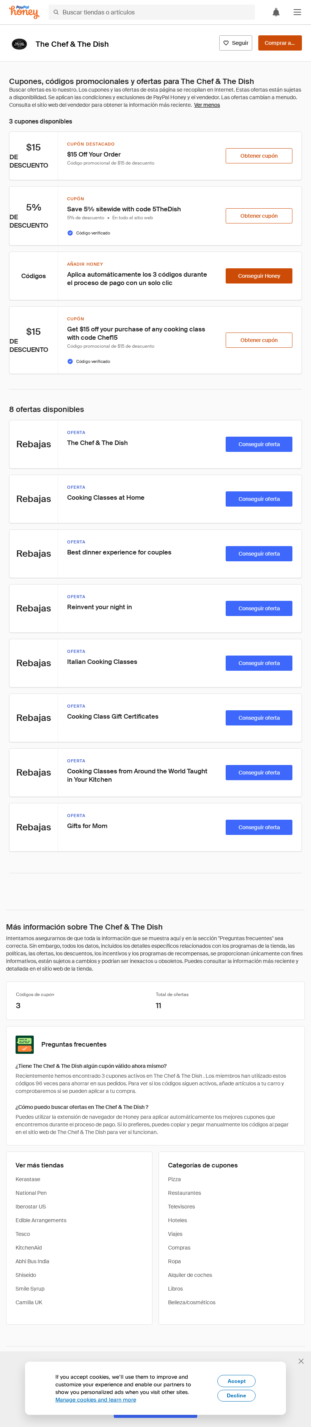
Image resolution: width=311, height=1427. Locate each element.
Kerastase (28, 1179)
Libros (175, 1288)
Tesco (23, 1234)
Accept (237, 1381)
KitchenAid (29, 1247)
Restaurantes (184, 1192)
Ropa (174, 1261)
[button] (297, 12)
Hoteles (177, 1220)
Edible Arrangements (41, 1220)
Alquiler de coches (190, 1275)
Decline (236, 1395)
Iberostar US (31, 1206)
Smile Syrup (30, 1288)
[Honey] (24, 12)
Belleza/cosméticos (191, 1302)
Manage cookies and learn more (95, 1399)
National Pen (31, 1192)
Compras (179, 1247)
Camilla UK (29, 1302)
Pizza (174, 1179)
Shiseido (26, 1275)
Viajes (175, 1234)
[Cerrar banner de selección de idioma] (301, 1361)
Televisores (181, 1206)
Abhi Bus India (32, 1261)
